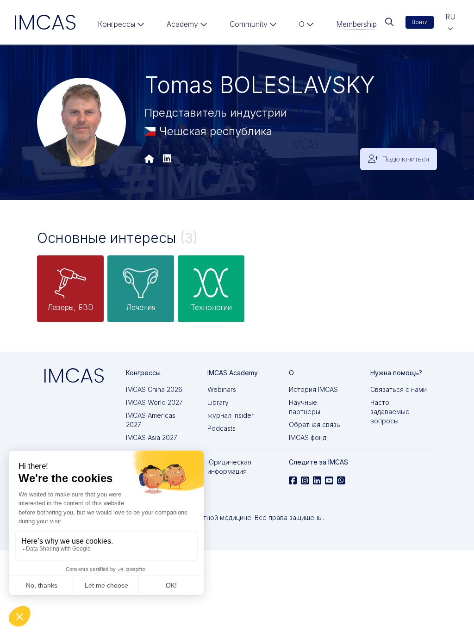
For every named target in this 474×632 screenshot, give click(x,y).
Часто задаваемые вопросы (390, 411)
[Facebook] (293, 480)
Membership (356, 24)
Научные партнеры (304, 406)
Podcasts (221, 428)
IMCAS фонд (307, 437)
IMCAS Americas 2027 (150, 419)
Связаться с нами (398, 389)
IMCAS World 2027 (154, 402)
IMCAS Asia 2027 (151, 437)
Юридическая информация (229, 466)
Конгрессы (116, 24)
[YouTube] (329, 480)
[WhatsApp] (341, 480)
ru (450, 16)
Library (218, 402)
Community (249, 24)
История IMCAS (313, 389)
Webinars (221, 389)
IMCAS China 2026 (154, 389)
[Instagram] (305, 480)
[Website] (149, 159)
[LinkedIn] (167, 159)
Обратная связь (314, 424)
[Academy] (187, 26)
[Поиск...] (389, 22)
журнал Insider (230, 415)
